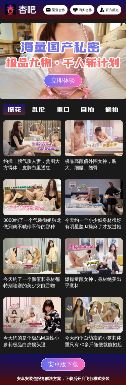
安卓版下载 (63, 364)
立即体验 (63, 80)
